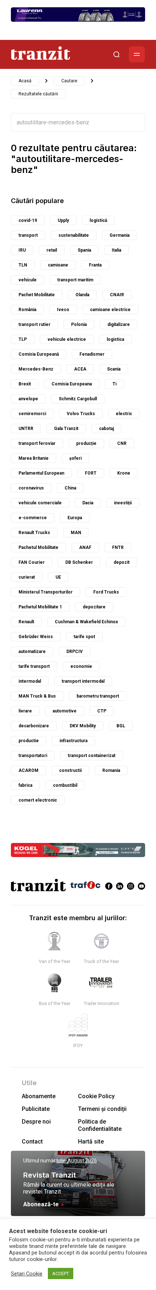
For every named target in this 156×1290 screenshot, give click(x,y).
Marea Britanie (34, 458)
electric (124, 413)
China (70, 488)
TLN (23, 265)
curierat (27, 577)
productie (29, 740)
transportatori (33, 755)
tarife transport (34, 666)
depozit (122, 562)
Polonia (79, 324)
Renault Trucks (34, 532)
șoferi (75, 458)
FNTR (118, 547)
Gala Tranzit (66, 428)
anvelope (28, 398)
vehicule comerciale (40, 502)
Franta (95, 265)
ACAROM (28, 770)
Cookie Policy (96, 1096)
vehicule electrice (67, 339)
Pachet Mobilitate (37, 294)
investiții (123, 502)
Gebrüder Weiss (36, 636)
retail (51, 250)
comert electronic (38, 800)
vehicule (28, 279)
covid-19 (28, 220)
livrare (25, 711)
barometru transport (98, 696)
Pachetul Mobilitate (38, 547)
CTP (101, 711)
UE (58, 577)
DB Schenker (79, 562)
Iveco (63, 309)
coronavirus (31, 488)
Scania (113, 369)
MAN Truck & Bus (37, 696)
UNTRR (26, 428)
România (27, 309)
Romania (111, 770)
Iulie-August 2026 (77, 1160)
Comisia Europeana (72, 383)
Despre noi (36, 1121)
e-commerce (33, 517)
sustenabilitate (73, 235)
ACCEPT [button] (60, 1273)
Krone (123, 473)
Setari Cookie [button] (26, 1273)
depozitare (94, 606)
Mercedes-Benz (36, 369)
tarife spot (84, 636)
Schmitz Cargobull (78, 398)
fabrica (25, 785)
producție (86, 443)
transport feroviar (37, 443)
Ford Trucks (106, 592)
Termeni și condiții (102, 1108)
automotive (65, 711)
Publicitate (36, 1108)
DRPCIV (74, 651)
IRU (22, 250)
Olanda (82, 294)
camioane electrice (110, 309)
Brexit (25, 383)
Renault (26, 621)
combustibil (65, 785)
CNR (122, 443)
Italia (116, 250)
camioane (58, 265)
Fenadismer (91, 354)
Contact (32, 1141)
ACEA (80, 369)
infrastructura (73, 740)
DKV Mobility (83, 725)
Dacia (87, 502)
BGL (120, 725)
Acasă (25, 80)
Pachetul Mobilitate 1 (40, 606)
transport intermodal (83, 681)
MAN (76, 532)
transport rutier (34, 324)
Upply (63, 220)
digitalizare (118, 324)
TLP (23, 339)
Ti (114, 383)
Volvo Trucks (81, 413)
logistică (98, 220)
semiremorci (32, 413)
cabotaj (106, 428)
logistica (115, 339)
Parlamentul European (41, 473)
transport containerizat (91, 755)
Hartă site (91, 1141)
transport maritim (75, 279)
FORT (91, 473)
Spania (84, 250)
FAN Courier (32, 562)
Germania (120, 235)
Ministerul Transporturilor (46, 592)
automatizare (32, 651)
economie (81, 666)
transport (28, 235)
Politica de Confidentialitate (100, 1125)
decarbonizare (34, 725)
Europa (74, 517)
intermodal (30, 681)
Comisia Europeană (39, 354)
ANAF (85, 547)
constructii (70, 770)
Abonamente (39, 1096)
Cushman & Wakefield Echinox (86, 621)
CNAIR (117, 294)
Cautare (69, 80)
